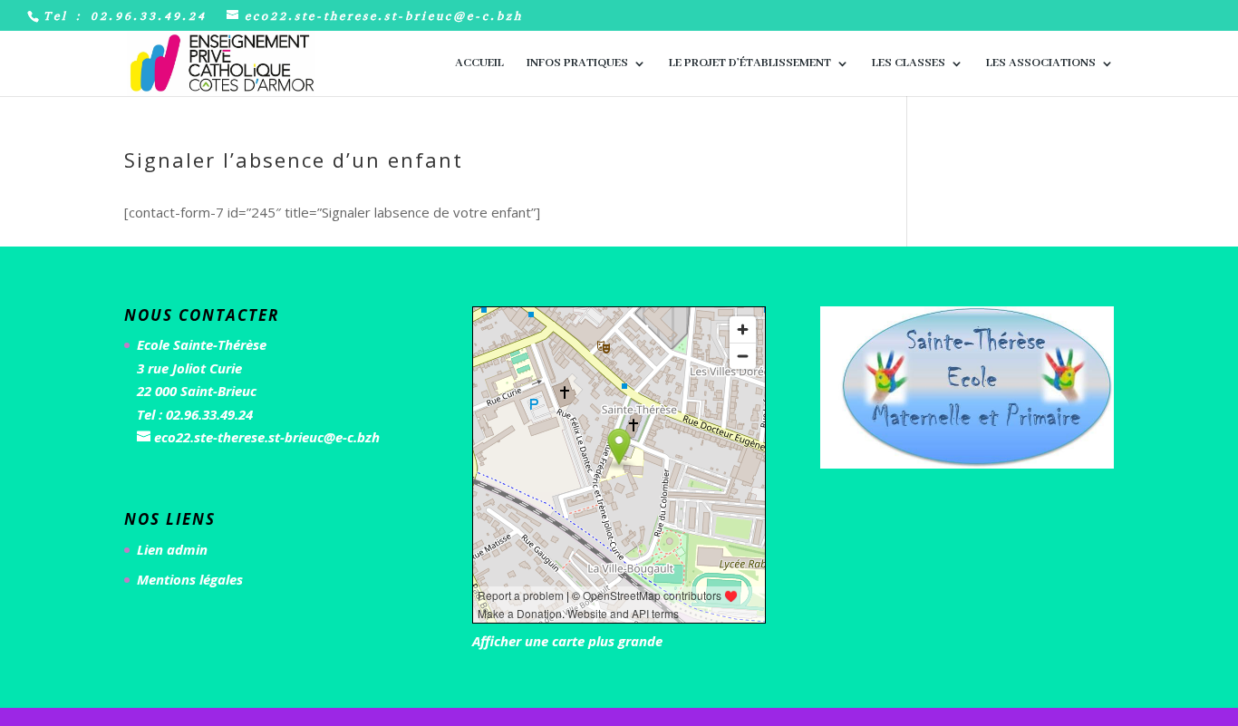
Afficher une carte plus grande (567, 641)
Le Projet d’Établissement (750, 64)
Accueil (479, 64)
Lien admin (172, 549)
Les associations (1041, 64)
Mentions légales (190, 579)
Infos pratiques (577, 64)
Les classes (908, 64)
